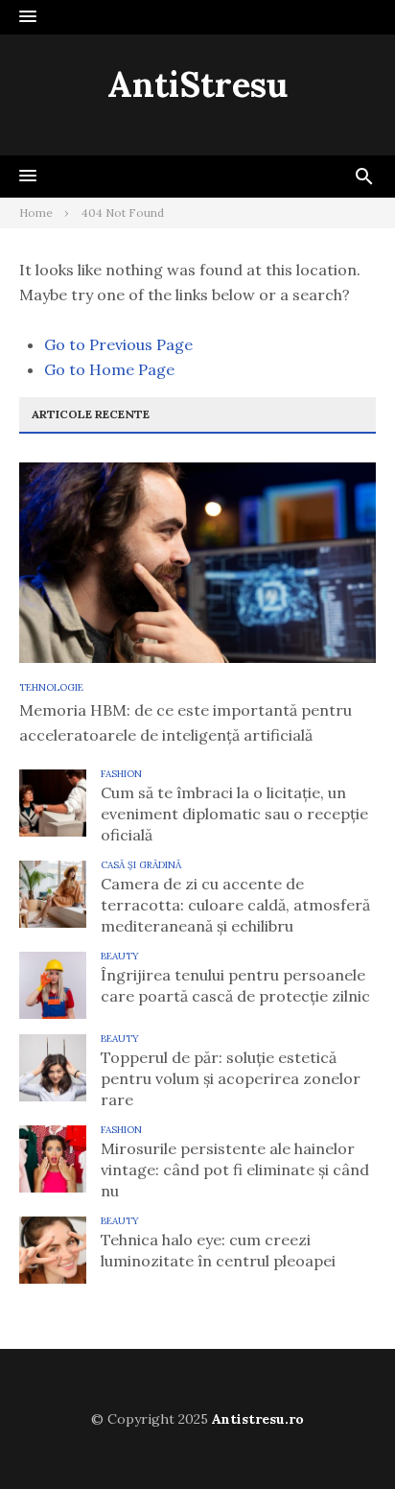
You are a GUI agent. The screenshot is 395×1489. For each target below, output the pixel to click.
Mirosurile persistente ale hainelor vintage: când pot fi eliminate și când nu (235, 1169)
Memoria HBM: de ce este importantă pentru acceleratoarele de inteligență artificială (185, 722)
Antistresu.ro (258, 1419)
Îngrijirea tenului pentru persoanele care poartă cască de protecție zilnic (235, 985)
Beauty (120, 956)
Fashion (121, 774)
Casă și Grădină (141, 865)
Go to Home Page (109, 369)
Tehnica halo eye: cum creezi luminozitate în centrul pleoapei (218, 1250)
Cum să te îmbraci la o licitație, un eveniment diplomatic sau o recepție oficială (234, 813)
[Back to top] (341, 1435)
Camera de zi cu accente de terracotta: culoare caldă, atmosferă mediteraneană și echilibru (235, 904)
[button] (27, 17)
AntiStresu (197, 84)
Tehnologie (51, 687)
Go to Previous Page (118, 344)
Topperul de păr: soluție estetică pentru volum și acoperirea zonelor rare (230, 1078)
